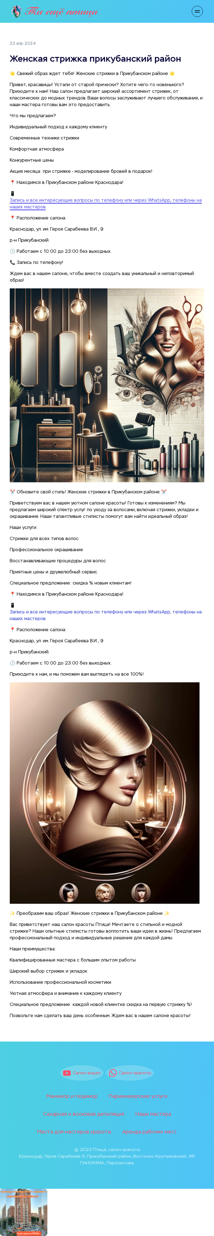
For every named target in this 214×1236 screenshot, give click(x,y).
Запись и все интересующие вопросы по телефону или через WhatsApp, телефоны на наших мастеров (106, 615)
